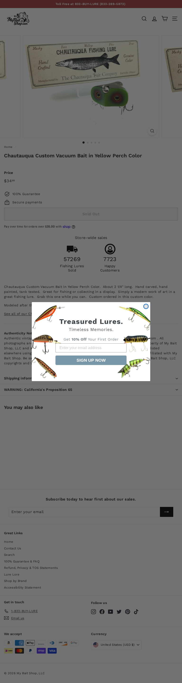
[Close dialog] (146, 306)
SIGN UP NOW (91, 360)
